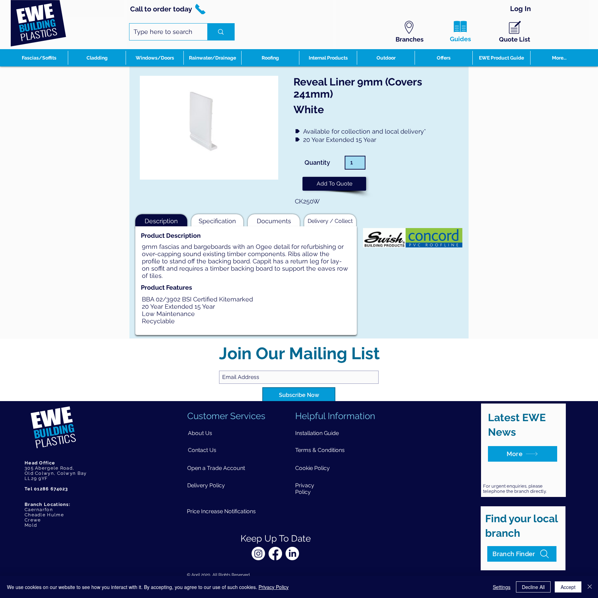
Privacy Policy (274, 586)
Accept (568, 586)
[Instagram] (258, 553)
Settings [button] (501, 586)
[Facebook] (275, 553)
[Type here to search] (220, 32)
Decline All (533, 586)
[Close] (590, 586)
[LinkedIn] (292, 553)
